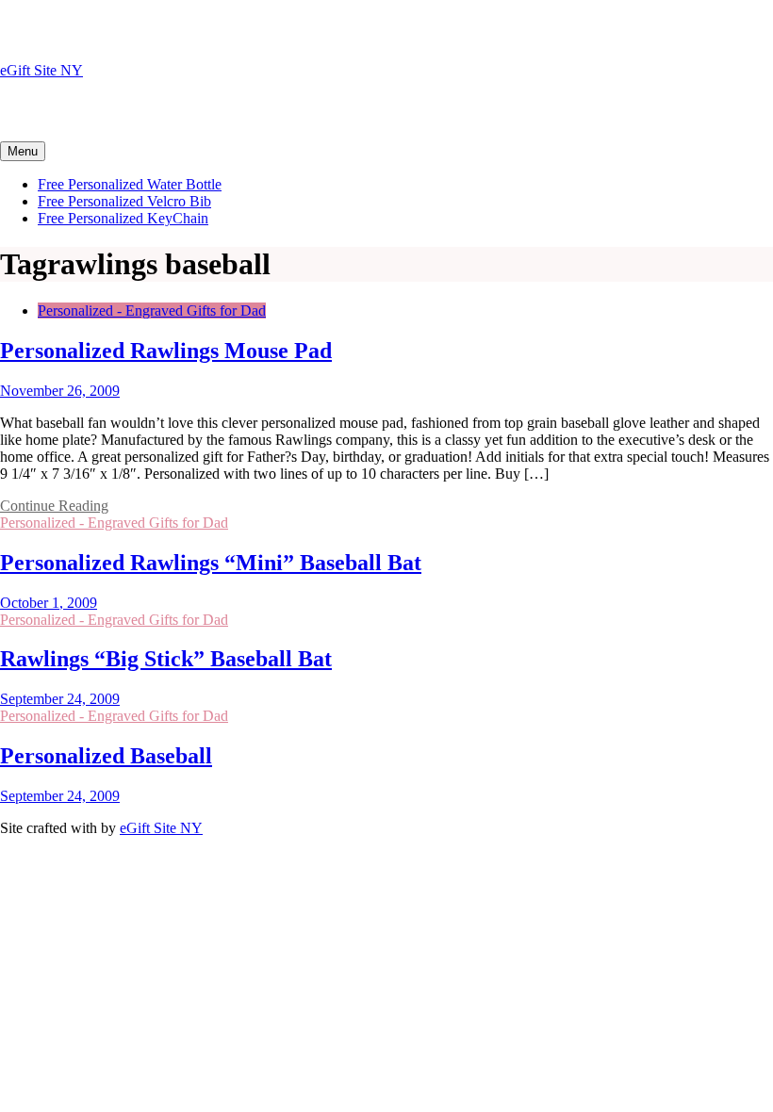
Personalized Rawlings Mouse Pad (166, 350)
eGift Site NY (41, 70)
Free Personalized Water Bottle (130, 184)
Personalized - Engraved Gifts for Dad (152, 311)
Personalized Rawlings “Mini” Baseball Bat (210, 562)
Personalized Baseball (106, 756)
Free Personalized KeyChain (123, 218)
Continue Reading (54, 506)
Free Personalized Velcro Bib (124, 201)
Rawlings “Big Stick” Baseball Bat (166, 658)
